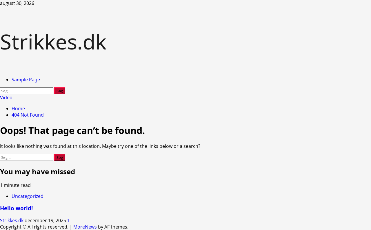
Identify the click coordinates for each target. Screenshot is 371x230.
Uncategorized (27, 196)
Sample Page (26, 79)
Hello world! (16, 208)
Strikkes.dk (53, 41)
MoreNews (85, 227)
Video (6, 97)
